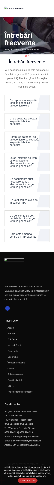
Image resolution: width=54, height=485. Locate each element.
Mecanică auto (15, 345)
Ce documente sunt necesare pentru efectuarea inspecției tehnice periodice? (22, 183)
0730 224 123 (11, 432)
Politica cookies (15, 374)
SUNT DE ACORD (28, 480)
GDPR (11, 386)
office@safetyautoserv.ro (26, 436)
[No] (50, 474)
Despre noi (13, 357)
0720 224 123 (11, 424)
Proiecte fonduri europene (20, 391)
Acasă (11, 327)
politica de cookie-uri (35, 476)
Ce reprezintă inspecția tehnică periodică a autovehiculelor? (23, 103)
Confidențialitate (15, 380)
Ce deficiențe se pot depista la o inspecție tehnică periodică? (22, 218)
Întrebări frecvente (16, 362)
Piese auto (13, 351)
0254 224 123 (15, 415)
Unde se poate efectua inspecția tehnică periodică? (23, 121)
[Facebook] (7, 308)
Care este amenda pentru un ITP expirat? (23, 235)
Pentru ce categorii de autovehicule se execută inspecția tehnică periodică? (24, 140)
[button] (27, 102)
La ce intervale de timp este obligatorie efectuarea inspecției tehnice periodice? (23, 161)
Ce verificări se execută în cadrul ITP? (24, 201)
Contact (11, 368)
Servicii (11, 333)
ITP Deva (12, 339)
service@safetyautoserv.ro (27, 440)
